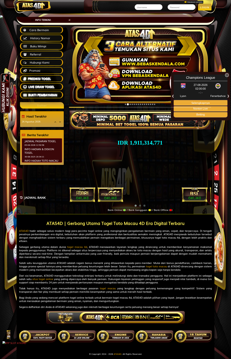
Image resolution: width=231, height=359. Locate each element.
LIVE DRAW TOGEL (41, 87)
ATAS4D (117, 353)
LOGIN (204, 7)
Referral (34, 54)
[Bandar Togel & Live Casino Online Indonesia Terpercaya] (140, 118)
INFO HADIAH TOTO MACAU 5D (41, 162)
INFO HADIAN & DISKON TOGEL (39, 150)
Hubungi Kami (38, 62)
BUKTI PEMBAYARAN (42, 95)
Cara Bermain (38, 30)
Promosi (34, 70)
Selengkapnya (200, 102)
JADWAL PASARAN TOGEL (40, 141)
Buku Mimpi (37, 46)
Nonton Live (200, 108)
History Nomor (39, 38)
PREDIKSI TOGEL (39, 78)
